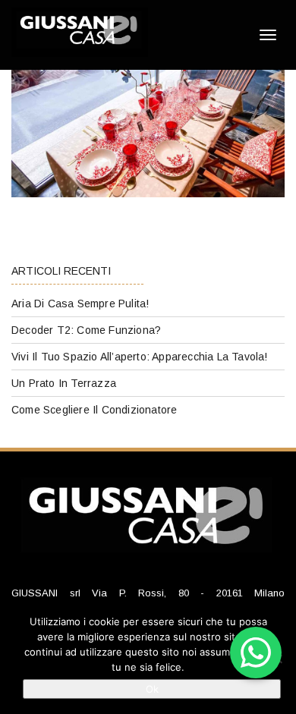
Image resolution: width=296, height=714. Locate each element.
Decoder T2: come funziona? (86, 330)
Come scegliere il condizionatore (94, 410)
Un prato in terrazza (63, 383)
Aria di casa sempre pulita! (80, 303)
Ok (152, 689)
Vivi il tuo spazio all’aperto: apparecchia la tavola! (139, 357)
